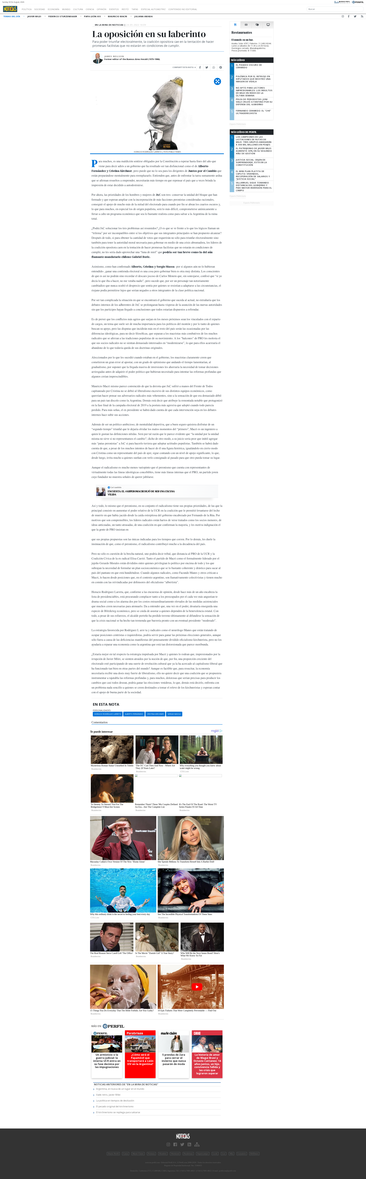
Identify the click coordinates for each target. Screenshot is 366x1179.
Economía (53, 9)
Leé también (116, 487)
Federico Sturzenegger (63, 16)
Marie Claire (138, 1154)
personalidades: (102, 710)
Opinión (101, 9)
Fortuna (151, 1154)
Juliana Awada (143, 16)
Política (26, 9)
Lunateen (242, 1154)
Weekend (175, 1154)
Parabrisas (188, 1154)
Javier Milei (34, 16)
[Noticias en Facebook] (348, 17)
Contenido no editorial (182, 9)
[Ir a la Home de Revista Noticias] (10, 9)
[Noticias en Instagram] (343, 17)
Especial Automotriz (153, 9)
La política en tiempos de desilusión (115, 1100)
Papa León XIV (92, 16)
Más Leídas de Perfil (244, 132)
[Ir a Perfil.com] (358, 2)
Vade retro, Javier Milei (108, 1094)
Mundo (66, 9)
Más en (96, 1026)
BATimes (254, 1154)
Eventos (114, 9)
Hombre (163, 1154)
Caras (125, 1154)
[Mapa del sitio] (196, 1144)
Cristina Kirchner (155, 714)
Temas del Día (12, 16)
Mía (231, 1154)
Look (215, 1154)
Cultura (78, 9)
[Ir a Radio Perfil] (342, 2)
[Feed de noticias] (362, 17)
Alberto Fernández (134, 714)
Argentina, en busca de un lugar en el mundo (120, 1088)
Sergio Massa (174, 714)
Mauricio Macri (118, 16)
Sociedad (39, 9)
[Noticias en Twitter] (355, 17)
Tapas (135, 9)
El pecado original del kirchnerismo (115, 1106)
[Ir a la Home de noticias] (183, 1136)
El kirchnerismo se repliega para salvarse (118, 1112)
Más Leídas (238, 60)
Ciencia (90, 9)
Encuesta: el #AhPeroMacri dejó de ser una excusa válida (141, 493)
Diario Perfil (113, 1154)
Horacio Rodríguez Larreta (107, 714)
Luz (223, 1154)
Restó (125, 9)
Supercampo (202, 1154)
